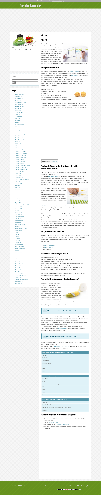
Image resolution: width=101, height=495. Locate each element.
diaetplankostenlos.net (26, 48)
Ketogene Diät (18, 208)
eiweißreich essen (53, 422)
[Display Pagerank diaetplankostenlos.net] (84, 490)
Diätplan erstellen (19, 149)
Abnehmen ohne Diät (20, 102)
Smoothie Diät (18, 256)
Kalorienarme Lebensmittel (22, 204)
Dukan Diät (18, 173)
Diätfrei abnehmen (19, 147)
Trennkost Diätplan (20, 269)
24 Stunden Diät (19, 98)
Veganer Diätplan (19, 273)
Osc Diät (17, 236)
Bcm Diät (17, 118)
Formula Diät (18, 183)
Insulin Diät (18, 199)
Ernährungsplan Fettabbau (22, 179)
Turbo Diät (17, 271)
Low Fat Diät (18, 218)
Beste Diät (17, 120)
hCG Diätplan (18, 195)
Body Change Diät (19, 124)
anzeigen (55, 161)
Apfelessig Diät (19, 112)
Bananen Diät (18, 116)
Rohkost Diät (18, 242)
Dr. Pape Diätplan (19, 171)
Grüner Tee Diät (19, 191)
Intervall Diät (18, 201)
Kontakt (74, 485)
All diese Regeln (62, 328)
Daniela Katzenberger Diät (21, 134)
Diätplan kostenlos (19, 163)
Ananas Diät (18, 110)
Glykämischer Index (49, 245)
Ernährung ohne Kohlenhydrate (61, 346)
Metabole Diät (18, 226)
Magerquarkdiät (19, 220)
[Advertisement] (50, 20)
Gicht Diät (17, 185)
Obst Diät (17, 234)
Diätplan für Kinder (19, 159)
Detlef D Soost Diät (20, 139)
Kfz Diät (17, 210)
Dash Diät (17, 136)
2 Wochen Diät (18, 96)
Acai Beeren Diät (19, 104)
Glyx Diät (44, 35)
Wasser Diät (18, 277)
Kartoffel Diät (18, 206)
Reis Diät (17, 240)
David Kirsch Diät (19, 138)
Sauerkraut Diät (19, 244)
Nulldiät (17, 232)
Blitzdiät (17, 122)
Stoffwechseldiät (19, 264)
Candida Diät (18, 132)
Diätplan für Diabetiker (20, 155)
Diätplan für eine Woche (21, 157)
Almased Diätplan (19, 106)
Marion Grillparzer (74, 71)
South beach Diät (19, 260)
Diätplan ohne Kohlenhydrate (22, 165)
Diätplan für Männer (20, 161)
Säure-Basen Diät (19, 246)
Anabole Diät (18, 108)
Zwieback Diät (18, 283)
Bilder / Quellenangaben (83, 485)
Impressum (48, 485)
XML (71, 485)
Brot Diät (17, 126)
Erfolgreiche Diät (19, 177)
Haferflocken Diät (19, 193)
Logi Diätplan (18, 214)
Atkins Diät (17, 114)
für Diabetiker (74, 75)
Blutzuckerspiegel (53, 176)
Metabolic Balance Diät (21, 228)
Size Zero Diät (18, 252)
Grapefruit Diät (18, 189)
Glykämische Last (49, 247)
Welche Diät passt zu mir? (21, 279)
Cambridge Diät (19, 130)
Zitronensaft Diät (19, 281)
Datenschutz (55, 485)
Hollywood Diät (19, 197)
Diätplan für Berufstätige (21, 153)
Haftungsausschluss (64, 485)
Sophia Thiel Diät (19, 258)
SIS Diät (17, 250)
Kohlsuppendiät (19, 212)
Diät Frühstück (18, 143)
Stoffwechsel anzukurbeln (62, 424)
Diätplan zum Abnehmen (21, 169)
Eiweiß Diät (18, 175)
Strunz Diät (18, 265)
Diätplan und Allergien (20, 167)
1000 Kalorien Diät (19, 94)
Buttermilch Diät (19, 128)
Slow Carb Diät (19, 254)
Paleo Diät (17, 238)
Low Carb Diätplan (19, 216)
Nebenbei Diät (18, 230)
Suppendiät (18, 267)
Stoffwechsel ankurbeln (21, 262)
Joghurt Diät (18, 202)
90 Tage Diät (18, 100)
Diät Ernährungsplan (20, 141)
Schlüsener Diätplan (20, 248)
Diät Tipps (17, 145)
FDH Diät (17, 181)
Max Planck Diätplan (20, 224)
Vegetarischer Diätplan (20, 275)
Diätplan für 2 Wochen (20, 151)
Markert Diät (18, 222)
